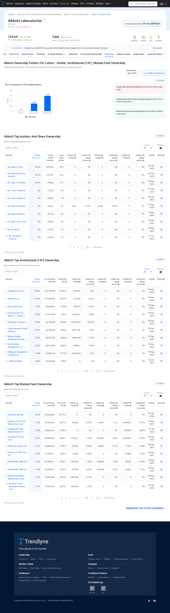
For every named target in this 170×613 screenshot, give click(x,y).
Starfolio (91, 577)
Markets (9, 3)
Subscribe (64, 3)
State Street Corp (15, 306)
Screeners (54, 3)
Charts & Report (56, 54)
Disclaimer (115, 568)
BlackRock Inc (13, 299)
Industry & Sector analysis (29, 577)
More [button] (107, 3)
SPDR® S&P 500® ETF (17, 462)
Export (147, 145)
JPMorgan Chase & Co (17, 322)
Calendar (74, 3)
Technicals (73, 54)
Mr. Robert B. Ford (15, 167)
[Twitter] (149, 601)
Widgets (107, 559)
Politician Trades (123, 54)
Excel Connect (137, 559)
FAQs (41, 559)
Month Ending (131, 70)
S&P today (23, 568)
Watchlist (99, 3)
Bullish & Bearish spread (59, 577)
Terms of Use (102, 568)
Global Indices (24, 580)
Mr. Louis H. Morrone (16, 198)
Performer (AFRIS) (15, 415)
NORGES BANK (15, 361)
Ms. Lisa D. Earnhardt (16, 190)
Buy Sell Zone (27, 54)
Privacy (91, 568)
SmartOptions (103, 577)
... (81, 371)
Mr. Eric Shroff (14, 229)
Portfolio (90, 3)
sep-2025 (131, 73)
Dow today (35, 568)
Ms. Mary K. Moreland (17, 183)
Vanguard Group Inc (16, 291)
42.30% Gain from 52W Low (20, 40)
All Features (51, 559)
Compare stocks (94, 559)
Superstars (19, 3)
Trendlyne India (119, 577)
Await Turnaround (22, 27)
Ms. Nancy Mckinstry (16, 214)
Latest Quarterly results (52, 568)
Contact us (23, 559)
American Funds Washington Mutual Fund (17, 486)
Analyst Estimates (33, 3)
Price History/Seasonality (91, 54)
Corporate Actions (155, 54)
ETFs (82, 3)
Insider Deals (138, 54)
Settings (160, 145)
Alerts (45, 3)
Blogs (33, 559)
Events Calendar (39, 580)
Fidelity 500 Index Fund (17, 446)
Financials (40, 54)
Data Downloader (121, 559)
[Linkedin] (154, 600)
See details (157, 48)
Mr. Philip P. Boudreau (16, 206)
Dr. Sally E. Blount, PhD (17, 222)
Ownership (109, 54)
